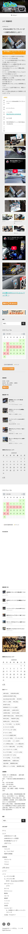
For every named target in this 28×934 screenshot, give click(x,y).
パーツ (4, 874)
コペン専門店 (8, 743)
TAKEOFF (15, 718)
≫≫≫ (20, 404)
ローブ (6, 757)
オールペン (7, 732)
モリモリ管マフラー (9, 755)
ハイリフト (18, 752)
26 (10, 470)
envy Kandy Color (9, 699)
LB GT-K (15, 713)
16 (24, 464)
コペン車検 (19, 743)
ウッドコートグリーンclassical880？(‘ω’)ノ (16, 608)
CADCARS (15, 693)
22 (21, 467)
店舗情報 (4, 857)
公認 (5, 763)
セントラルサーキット (10, 749)
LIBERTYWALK (8, 715)
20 (14, 467)
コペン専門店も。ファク (12, 9)
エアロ (8, 885)
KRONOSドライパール (10, 707)
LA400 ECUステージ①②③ (11, 838)
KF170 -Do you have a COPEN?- (15, 881)
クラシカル (19, 738)
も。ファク (7, 724)
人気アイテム (7, 843)
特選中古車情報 (8, 853)
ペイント (6, 861)
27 (14, 470)
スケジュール (7, 859)
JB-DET (6, 704)
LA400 (15, 710)
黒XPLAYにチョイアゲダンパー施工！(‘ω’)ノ (16, 615)
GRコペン (7, 701)
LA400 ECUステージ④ (10, 836)
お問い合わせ (5, 867)
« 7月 (3, 477)
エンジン (6, 903)
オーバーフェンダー (9, 729)
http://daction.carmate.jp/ (13, 114)
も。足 (17, 724)
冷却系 (6, 905)
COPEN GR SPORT (9, 696)
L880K (6, 710)
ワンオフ (15, 757)
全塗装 (16, 760)
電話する (5, 303)
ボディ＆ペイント (9, 883)
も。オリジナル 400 (9, 878)
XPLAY (15, 721)
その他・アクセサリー (10, 914)
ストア (4, 833)
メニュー (15, 15)
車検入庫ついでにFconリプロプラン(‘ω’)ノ (16, 628)
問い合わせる (13, 303)
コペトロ (6, 741)
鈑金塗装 (20, 766)
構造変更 (14, 763)
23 (24, 467)
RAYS (6, 718)
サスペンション (8, 891)
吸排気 (6, 893)
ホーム (4, 830)
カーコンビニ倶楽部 (9, 735)
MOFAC (19, 715)
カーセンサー (8, 738)
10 (3, 464)
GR (19, 699)
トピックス (7, 849)
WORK (6, 721)
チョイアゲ (7, 752)
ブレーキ (6, 895)
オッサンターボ (8, 727)
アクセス (6, 864)
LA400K (6, 713)
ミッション (7, 900)
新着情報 (4, 846)
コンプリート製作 (9, 746)
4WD (6, 693)
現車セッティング (9, 766)
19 (10, 467)
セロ (20, 746)
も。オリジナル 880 (9, 876)
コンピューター (8, 908)
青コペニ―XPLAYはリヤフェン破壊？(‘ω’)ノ (16, 622)
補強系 (6, 898)
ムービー (4, 871)
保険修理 (6, 760)
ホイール (6, 888)
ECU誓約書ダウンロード (10, 840)
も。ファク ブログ (9, 851)
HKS (15, 701)
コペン (16, 741)
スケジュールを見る (8, 368)
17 (3, 467)
